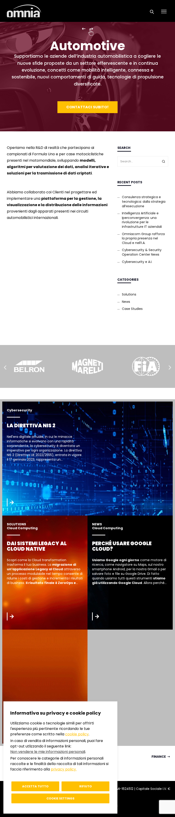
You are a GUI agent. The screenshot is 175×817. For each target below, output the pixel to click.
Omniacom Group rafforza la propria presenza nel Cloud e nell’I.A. (143, 238)
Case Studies (132, 308)
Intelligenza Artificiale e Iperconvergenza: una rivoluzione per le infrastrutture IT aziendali (142, 220)
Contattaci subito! (87, 107)
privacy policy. (64, 769)
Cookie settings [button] (60, 798)
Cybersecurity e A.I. (137, 261)
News (126, 301)
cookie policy (77, 734)
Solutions (129, 294)
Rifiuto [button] (85, 786)
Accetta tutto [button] (35, 786)
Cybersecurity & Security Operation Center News (142, 252)
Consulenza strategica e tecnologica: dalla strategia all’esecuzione (143, 201)
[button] (5, 367)
